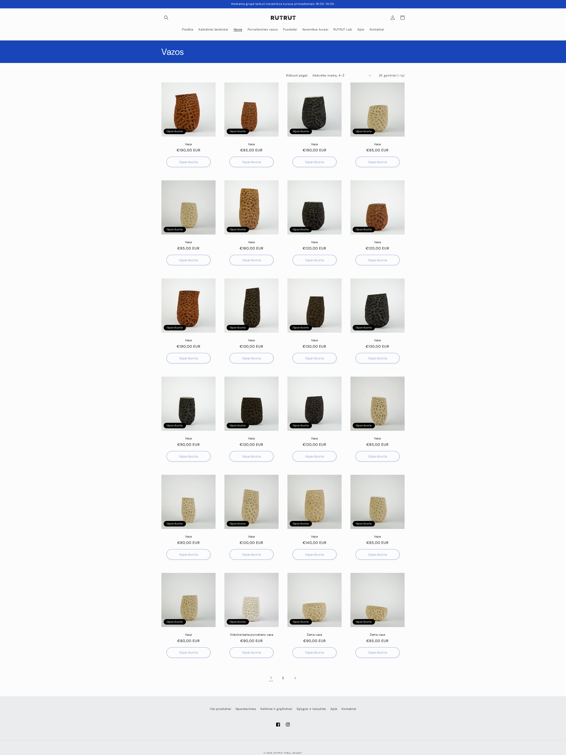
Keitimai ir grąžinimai (276, 709)
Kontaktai (349, 709)
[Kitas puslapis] (295, 678)
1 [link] (271, 678)
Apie (333, 709)
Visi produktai (220, 709)
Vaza (188, 144)
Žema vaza (314, 635)
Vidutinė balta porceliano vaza (251, 635)
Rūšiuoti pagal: (297, 75)
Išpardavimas (245, 709)
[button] (166, 18)
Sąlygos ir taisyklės (311, 709)
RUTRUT (278, 752)
